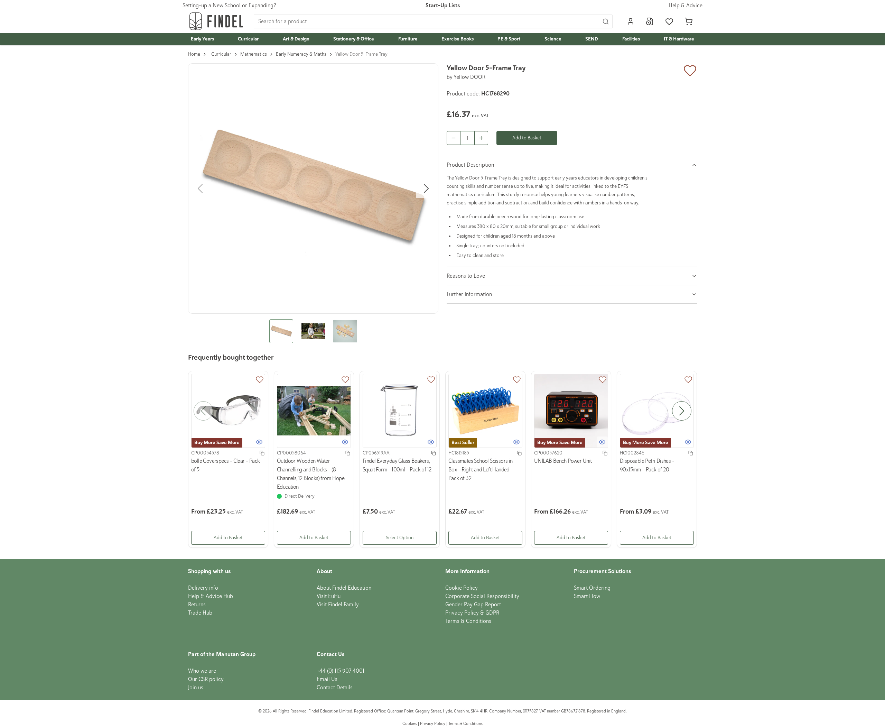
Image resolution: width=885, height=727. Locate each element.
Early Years (202, 39)
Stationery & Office (353, 39)
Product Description (470, 165)
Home (194, 54)
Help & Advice (685, 5)
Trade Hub (200, 612)
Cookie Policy (461, 588)
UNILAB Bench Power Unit (562, 461)
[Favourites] (669, 21)
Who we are (202, 671)
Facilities (631, 39)
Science (552, 39)
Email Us (327, 679)
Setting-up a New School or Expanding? (229, 5)
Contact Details (335, 687)
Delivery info (203, 588)
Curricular (248, 39)
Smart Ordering (592, 588)
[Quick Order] (650, 21)
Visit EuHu (329, 596)
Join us (195, 687)
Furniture (408, 39)
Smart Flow (587, 596)
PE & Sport (508, 39)
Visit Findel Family (338, 604)
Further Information (469, 294)
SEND (591, 39)
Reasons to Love (466, 276)
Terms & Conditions (468, 621)
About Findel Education (344, 588)
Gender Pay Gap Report (473, 604)
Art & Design (296, 39)
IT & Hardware (679, 39)
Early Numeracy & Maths (301, 54)
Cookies (410, 723)
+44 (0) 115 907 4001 (340, 671)
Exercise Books (457, 39)
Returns (197, 604)
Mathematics (253, 54)
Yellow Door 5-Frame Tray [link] (361, 54)
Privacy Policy (432, 723)
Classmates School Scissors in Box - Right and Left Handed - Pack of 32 (480, 470)
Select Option (399, 538)
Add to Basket (526, 138)
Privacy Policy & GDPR (472, 612)
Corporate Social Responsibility (482, 596)
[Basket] (689, 21)
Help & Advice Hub (210, 596)
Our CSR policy (206, 679)
